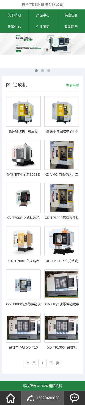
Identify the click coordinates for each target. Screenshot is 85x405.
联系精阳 (71, 27)
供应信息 (71, 15)
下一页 (54, 363)
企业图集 (42, 27)
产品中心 (42, 15)
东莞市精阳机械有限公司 (42, 5)
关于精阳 (14, 15)
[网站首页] (10, 398)
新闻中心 (14, 27)
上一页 (31, 363)
